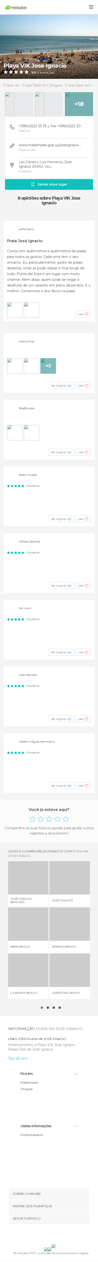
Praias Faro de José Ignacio (30, 1049)
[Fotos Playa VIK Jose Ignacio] (49, 46)
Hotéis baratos (31, 1135)
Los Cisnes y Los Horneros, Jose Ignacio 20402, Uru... (45, 164)
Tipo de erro (18, 1058)
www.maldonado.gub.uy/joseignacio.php (51, 145)
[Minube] (15, 7)
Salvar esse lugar (52, 184)
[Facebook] (41, 1235)
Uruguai (26, 1089)
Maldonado (29, 1082)
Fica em (26, 1073)
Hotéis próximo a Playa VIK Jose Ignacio (42, 1045)
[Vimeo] (54, 1235)
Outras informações (35, 1126)
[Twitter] (47, 1235)
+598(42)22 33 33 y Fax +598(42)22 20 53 (51, 126)
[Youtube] (60, 1235)
